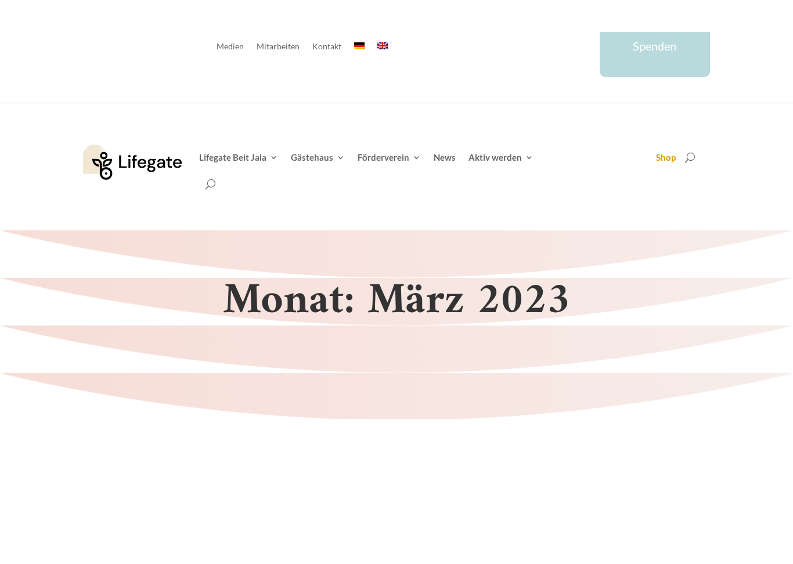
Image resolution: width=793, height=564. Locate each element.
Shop (666, 157)
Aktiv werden (495, 157)
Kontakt (326, 46)
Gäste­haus (312, 157)
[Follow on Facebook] (536, 48)
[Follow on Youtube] (559, 48)
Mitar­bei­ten (278, 46)
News (445, 157)
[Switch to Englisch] (382, 48)
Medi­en (230, 46)
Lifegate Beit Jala (232, 157)
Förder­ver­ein (383, 157)
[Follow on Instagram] (582, 48)
